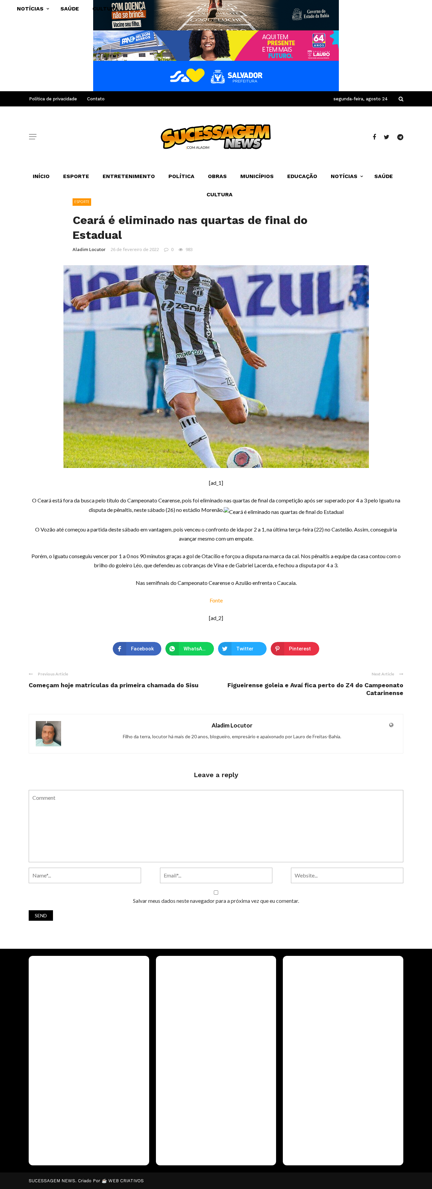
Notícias (344, 176)
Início (41, 176)
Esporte (76, 176)
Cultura (220, 194)
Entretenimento (129, 176)
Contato (96, 98)
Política (181, 176)
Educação (302, 176)
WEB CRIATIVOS (126, 1180)
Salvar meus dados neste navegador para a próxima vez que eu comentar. (216, 900)
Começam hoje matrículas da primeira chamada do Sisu (113, 685)
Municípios (257, 176)
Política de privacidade (53, 98)
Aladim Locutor (89, 249)
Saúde (383, 176)
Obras (217, 176)
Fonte (216, 600)
